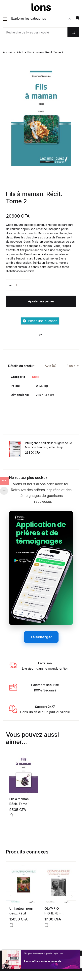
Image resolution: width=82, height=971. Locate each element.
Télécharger (41, 637)
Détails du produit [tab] (21, 366)
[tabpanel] (41, 118)
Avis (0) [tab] (50, 366)
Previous (10, 896)
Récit (20, 52)
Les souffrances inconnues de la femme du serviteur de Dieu (44, 961)
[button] (24, 18)
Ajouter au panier (41, 301)
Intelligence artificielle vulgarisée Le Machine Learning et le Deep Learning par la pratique (48, 447)
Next (71, 896)
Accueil (8, 52)
